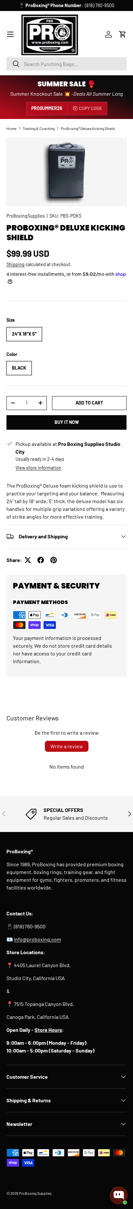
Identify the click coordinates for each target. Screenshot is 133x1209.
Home (11, 128)
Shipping (15, 264)
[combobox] (66, 63)
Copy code (90, 108)
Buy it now (67, 422)
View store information (38, 467)
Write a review (66, 746)
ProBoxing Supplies (35, 1193)
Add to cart (89, 402)
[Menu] (10, 34)
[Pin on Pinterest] (53, 560)
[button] (123, 34)
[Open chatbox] (119, 1195)
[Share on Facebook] (40, 560)
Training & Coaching (39, 128)
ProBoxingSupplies (25, 216)
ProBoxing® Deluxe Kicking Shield (88, 128)
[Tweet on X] (27, 560)
